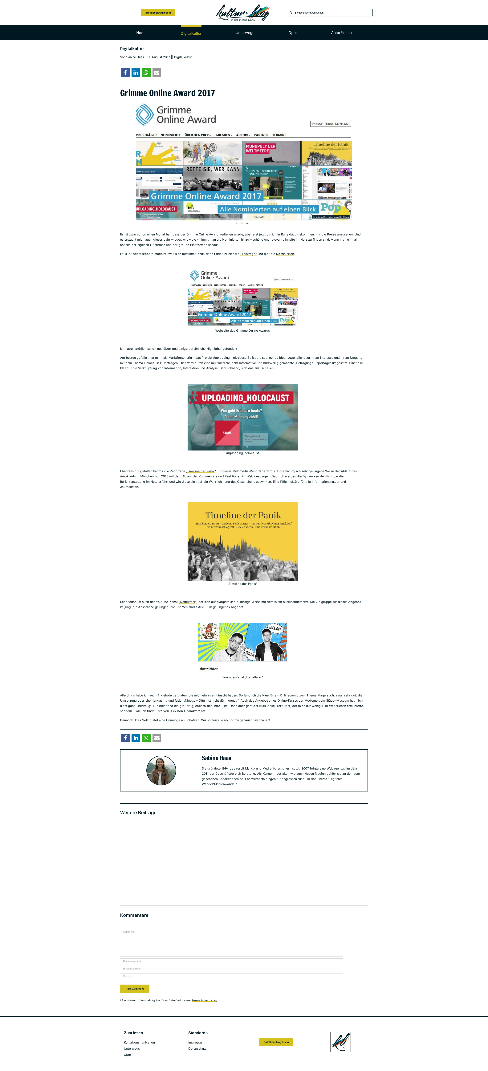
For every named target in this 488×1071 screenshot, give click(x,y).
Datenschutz (197, 1048)
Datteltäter (187, 602)
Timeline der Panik (200, 471)
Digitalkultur (183, 57)
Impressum (196, 1042)
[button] (125, 72)
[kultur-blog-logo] (244, 5)
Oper (127, 1054)
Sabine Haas (135, 57)
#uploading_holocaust (229, 357)
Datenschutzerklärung (204, 1000)
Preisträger (248, 254)
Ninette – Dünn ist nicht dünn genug (211, 700)
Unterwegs (132, 1048)
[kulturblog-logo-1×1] (340, 1033)
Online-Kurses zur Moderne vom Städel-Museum (314, 700)
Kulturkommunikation (139, 1042)
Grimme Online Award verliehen (209, 234)
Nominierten (285, 254)
